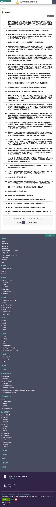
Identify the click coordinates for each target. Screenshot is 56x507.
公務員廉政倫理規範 (6, 345)
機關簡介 (4, 238)
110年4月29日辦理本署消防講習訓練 (17, 191)
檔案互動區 (4, 406)
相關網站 (3, 329)
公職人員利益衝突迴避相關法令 (9, 348)
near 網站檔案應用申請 (7, 408)
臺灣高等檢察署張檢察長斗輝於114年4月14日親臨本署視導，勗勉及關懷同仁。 (28, 83)
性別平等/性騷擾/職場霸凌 (8, 387)
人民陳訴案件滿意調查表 (7, 291)
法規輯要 (3, 341)
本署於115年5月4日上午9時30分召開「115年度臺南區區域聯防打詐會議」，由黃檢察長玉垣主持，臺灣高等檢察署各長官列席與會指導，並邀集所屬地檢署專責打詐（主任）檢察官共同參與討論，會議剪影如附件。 (30, 36)
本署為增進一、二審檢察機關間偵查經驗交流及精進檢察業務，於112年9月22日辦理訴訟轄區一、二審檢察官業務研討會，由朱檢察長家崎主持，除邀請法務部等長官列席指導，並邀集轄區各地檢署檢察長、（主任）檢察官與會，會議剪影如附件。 (30, 134)
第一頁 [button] (19, 222)
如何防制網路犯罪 (5, 415)
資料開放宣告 (5, 494)
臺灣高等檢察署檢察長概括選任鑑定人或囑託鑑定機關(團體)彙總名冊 (18, 390)
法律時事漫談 (4, 424)
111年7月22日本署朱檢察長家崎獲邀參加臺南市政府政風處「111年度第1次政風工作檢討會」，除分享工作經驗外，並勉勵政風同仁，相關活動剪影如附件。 (30, 172)
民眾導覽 (3, 265)
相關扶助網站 (4, 419)
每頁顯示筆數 (29, 218)
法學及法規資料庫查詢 (6, 437)
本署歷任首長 (5, 253)
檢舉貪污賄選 (4, 417)
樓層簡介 (3, 273)
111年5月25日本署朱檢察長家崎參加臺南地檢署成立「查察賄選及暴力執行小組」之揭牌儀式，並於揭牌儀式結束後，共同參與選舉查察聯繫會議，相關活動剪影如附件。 (30, 182)
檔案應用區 (4, 399)
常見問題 (3, 439)
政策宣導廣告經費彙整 (6, 385)
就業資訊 (3, 467)
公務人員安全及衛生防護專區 (8, 392)
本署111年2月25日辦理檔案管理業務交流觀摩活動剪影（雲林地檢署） (26, 187)
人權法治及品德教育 (6, 442)
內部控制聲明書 (5, 376)
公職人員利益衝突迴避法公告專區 (9, 350)
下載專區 (3, 354)
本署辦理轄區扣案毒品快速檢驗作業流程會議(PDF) (21, 195)
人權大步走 (4, 454)
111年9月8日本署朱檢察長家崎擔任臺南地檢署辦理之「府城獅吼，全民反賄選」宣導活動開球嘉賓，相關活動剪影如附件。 (30, 166)
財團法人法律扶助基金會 (7, 305)
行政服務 (3, 325)
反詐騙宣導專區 (5, 433)
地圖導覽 (3, 271)
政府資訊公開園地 (6, 373)
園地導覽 (3, 320)
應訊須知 (3, 302)
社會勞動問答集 (5, 435)
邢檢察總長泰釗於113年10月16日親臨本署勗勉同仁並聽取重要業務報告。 (27, 87)
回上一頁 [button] (51, 16)
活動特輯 (7, 12)
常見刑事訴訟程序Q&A (7, 314)
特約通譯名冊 (4, 293)
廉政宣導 (3, 336)
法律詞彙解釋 (4, 426)
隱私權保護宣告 (27, 494)
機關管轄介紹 (5, 246)
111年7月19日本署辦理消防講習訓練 (17, 177)
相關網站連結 (4, 463)
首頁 (3, 8)
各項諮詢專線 (4, 421)
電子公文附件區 (5, 359)
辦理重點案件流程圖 (6, 307)
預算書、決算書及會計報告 (8, 381)
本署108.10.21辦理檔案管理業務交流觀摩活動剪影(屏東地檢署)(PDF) (25, 203)
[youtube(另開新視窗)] (16, 500)
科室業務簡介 (5, 248)
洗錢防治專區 (4, 444)
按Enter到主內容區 (5, 1)
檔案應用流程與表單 (6, 401)
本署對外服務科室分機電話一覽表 (10, 255)
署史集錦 (4, 262)
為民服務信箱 (20, 494)
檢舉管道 (3, 343)
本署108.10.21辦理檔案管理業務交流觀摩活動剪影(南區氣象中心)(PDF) (26, 207)
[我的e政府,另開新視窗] (12, 500)
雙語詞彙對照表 (5, 282)
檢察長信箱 (4, 259)
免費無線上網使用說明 (6, 268)
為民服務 (3, 277)
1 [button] (23, 222)
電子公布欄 (4, 450)
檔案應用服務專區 (6, 396)
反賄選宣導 (4, 339)
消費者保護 (4, 430)
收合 (50, 235)
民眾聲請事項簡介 (5, 311)
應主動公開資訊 (5, 378)
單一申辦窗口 (4, 286)
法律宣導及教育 (5, 412)
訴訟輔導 (3, 297)
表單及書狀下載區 (5, 357)
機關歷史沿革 (5, 244)
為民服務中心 (4, 284)
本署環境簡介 (5, 257)
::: (0, 6)
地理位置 (11, 478)
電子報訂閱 (4, 365)
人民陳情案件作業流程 (6, 280)
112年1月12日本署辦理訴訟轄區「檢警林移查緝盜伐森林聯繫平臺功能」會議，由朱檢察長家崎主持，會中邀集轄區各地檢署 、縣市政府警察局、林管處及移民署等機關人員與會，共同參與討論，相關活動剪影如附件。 (30, 159)
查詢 (54, 2)
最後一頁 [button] (36, 222)
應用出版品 (4, 403)
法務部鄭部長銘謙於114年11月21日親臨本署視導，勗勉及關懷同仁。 (26, 42)
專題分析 (3, 327)
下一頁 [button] (30, 222)
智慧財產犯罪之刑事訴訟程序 (8, 300)
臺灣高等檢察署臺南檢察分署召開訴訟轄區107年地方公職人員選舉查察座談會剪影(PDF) (29, 212)
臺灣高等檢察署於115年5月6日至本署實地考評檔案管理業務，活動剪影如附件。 (29, 30)
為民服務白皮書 (5, 289)
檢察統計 (3, 323)
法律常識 (3, 428)
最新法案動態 (4, 446)
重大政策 (4, 458)
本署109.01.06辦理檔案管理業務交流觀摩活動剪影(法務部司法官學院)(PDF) (27, 199)
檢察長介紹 (4, 241)
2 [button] (26, 222)
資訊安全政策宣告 (13, 494)
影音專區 (3, 361)
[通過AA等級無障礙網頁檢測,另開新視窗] (6, 500)
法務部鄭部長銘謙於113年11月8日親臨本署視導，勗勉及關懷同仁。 (25, 91)
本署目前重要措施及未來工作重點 (10, 250)
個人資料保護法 (5, 383)
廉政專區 (3, 333)
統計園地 (3, 317)
